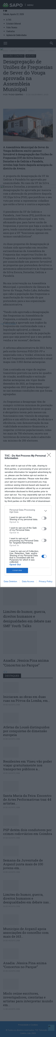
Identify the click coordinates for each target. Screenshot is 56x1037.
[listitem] (28, 511)
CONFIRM (17, 570)
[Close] (50, 456)
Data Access (28, 581)
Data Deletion (10, 581)
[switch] (44, 518)
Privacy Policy (45, 581)
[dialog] (28, 518)
